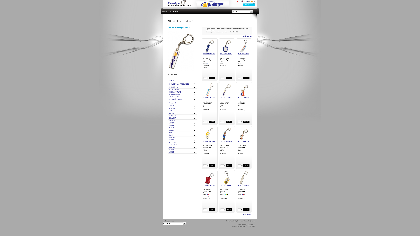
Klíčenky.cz (251, 225)
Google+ (252, 226)
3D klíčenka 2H (209, 54)
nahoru (253, 221)
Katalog (164, 11)
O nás (170, 11)
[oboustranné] (209, 67)
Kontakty (176, 11)
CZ (240, 1)
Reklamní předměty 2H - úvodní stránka (237, 221)
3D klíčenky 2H (209, 185)
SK (244, 1)
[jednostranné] (244, 111)
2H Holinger (166, 1)
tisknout (247, 5)
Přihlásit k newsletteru (168, 221)
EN (249, 1)
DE (254, 1)
